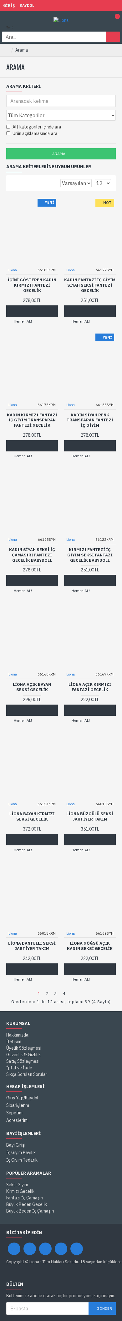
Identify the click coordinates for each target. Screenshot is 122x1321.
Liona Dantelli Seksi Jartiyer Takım (32, 946)
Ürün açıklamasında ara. (35, 133)
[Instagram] (45, 1249)
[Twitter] (29, 1249)
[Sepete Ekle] (25, 311)
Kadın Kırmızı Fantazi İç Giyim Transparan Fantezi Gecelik (32, 420)
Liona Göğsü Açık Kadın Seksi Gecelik (90, 946)
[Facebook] (14, 1249)
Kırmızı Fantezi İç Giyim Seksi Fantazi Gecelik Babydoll (90, 555)
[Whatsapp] (76, 1249)
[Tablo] (14, 183)
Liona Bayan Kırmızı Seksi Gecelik (32, 816)
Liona (12, 270)
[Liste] (22, 183)
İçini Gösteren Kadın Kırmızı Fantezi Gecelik (32, 285)
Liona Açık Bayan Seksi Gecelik (32, 687)
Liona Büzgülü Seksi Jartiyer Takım (89, 816)
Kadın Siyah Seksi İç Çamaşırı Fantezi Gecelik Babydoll (32, 555)
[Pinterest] (61, 1249)
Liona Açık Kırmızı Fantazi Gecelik (90, 687)
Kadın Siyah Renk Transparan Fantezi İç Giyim (90, 420)
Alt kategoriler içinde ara (37, 127)
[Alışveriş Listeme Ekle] (37, 311)
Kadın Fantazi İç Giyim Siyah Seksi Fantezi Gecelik (89, 285)
